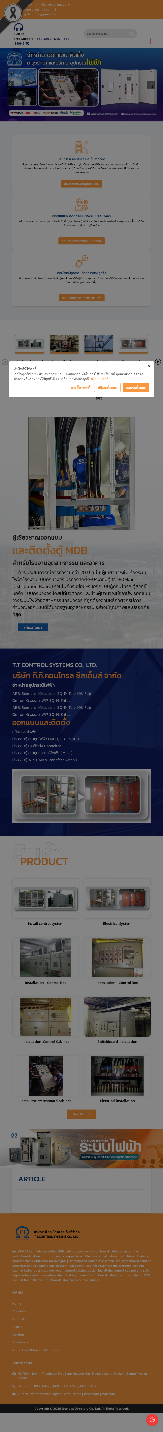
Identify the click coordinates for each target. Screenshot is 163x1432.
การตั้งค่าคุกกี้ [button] (80, 387)
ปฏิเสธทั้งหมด (107, 387)
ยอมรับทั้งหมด (136, 387)
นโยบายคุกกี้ (99, 379)
